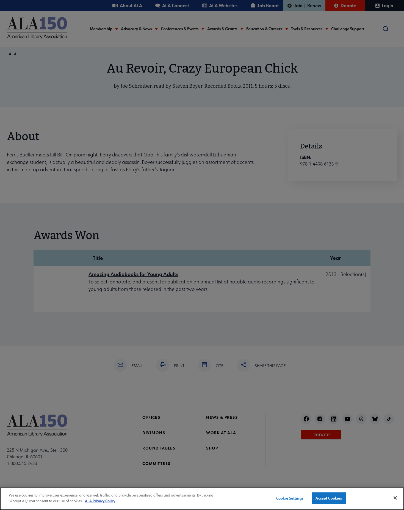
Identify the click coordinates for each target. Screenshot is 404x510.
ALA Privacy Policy (100, 500)
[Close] (395, 498)
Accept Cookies (329, 498)
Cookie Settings (289, 498)
